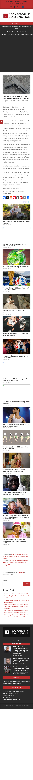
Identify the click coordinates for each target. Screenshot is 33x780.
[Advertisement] (16, 54)
